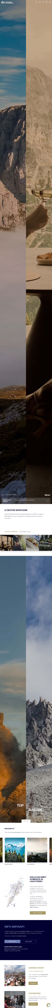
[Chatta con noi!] (48, 1005)
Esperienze (33, 1004)
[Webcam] (47, 2)
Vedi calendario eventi (36, 971)
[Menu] (50, 2)
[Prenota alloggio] (40, 2)
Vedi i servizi (28, 941)
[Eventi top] (14, 975)
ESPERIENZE (35, 993)
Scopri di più (12, 941)
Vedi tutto (26, 821)
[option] (13, 252)
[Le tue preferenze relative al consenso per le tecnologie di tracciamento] (50, 1006)
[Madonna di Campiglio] (7, 2)
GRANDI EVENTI (36, 968)
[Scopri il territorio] (14, 891)
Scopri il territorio (37, 912)
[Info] (36, 2)
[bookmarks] (43, 2)
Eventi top (33, 983)
